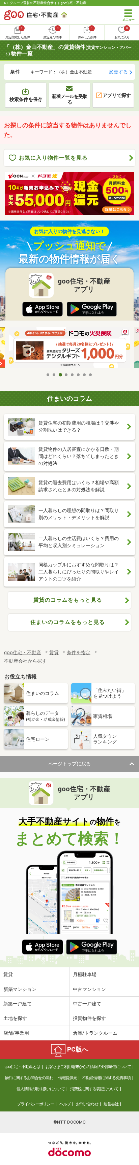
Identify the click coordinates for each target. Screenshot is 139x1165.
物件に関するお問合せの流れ (29, 1077)
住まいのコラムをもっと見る (67, 622)
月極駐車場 (84, 974)
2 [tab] (54, 374)
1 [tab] (48, 374)
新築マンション (19, 989)
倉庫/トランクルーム (95, 1033)
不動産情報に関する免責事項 (106, 1077)
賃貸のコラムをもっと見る (67, 600)
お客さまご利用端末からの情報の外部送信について (88, 1066)
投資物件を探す (89, 1018)
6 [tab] (78, 374)
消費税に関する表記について (94, 1089)
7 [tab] (84, 374)
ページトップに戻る (69, 763)
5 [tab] (72, 374)
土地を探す (15, 1018)
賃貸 (8, 974)
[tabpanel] (69, 348)
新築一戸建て (17, 1003)
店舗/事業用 (16, 1033)
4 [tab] (66, 374)
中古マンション (89, 989)
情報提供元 (67, 1077)
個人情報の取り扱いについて (41, 1089)
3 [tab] (60, 374)
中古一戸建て (87, 1003)
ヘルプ (65, 1104)
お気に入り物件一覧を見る (53, 158)
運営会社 (111, 1104)
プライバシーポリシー (35, 1104)
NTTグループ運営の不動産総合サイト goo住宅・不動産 (45, 3)
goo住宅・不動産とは (22, 1066)
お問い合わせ (87, 1104)
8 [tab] (90, 374)
